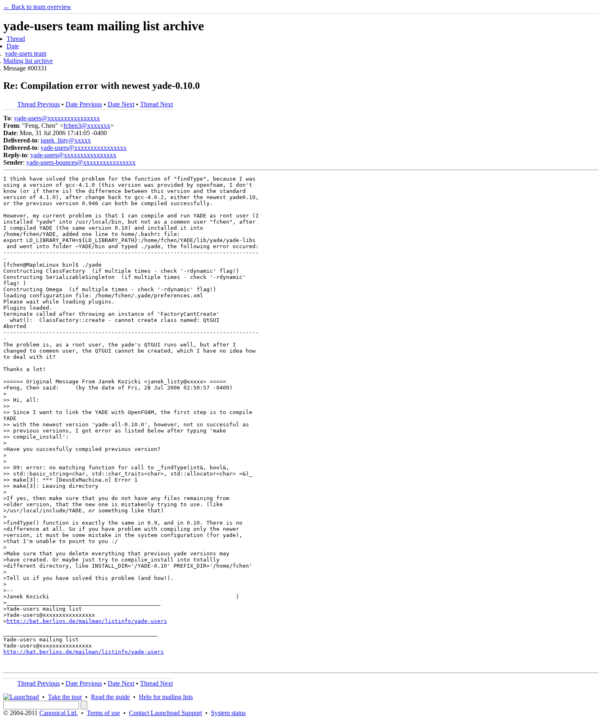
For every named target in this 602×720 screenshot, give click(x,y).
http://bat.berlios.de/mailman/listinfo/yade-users (87, 621)
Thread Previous (38, 104)
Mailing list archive (28, 60)
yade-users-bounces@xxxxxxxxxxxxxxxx (81, 162)
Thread (16, 38)
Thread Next (156, 104)
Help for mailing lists (166, 696)
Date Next (121, 104)
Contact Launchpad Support (165, 712)
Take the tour (65, 696)
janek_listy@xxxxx (66, 140)
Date (13, 46)
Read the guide (110, 696)
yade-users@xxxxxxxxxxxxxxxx (57, 118)
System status (228, 712)
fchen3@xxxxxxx (86, 125)
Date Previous (84, 104)
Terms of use (103, 712)
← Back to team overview (37, 6)
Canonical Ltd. (58, 712)
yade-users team (25, 53)
